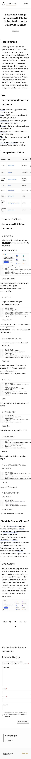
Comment (6, 667)
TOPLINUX (11, 3)
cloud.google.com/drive (14, 203)
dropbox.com (11, 210)
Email (4, 697)
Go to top (25, 753)
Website (4, 705)
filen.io (9, 185)
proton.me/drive (12, 179)
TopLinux (15, 31)
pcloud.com (11, 165)
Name (4, 689)
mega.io (10, 172)
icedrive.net (11, 196)
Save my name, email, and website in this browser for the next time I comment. (15, 714)
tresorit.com (11, 190)
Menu (26, 3)
